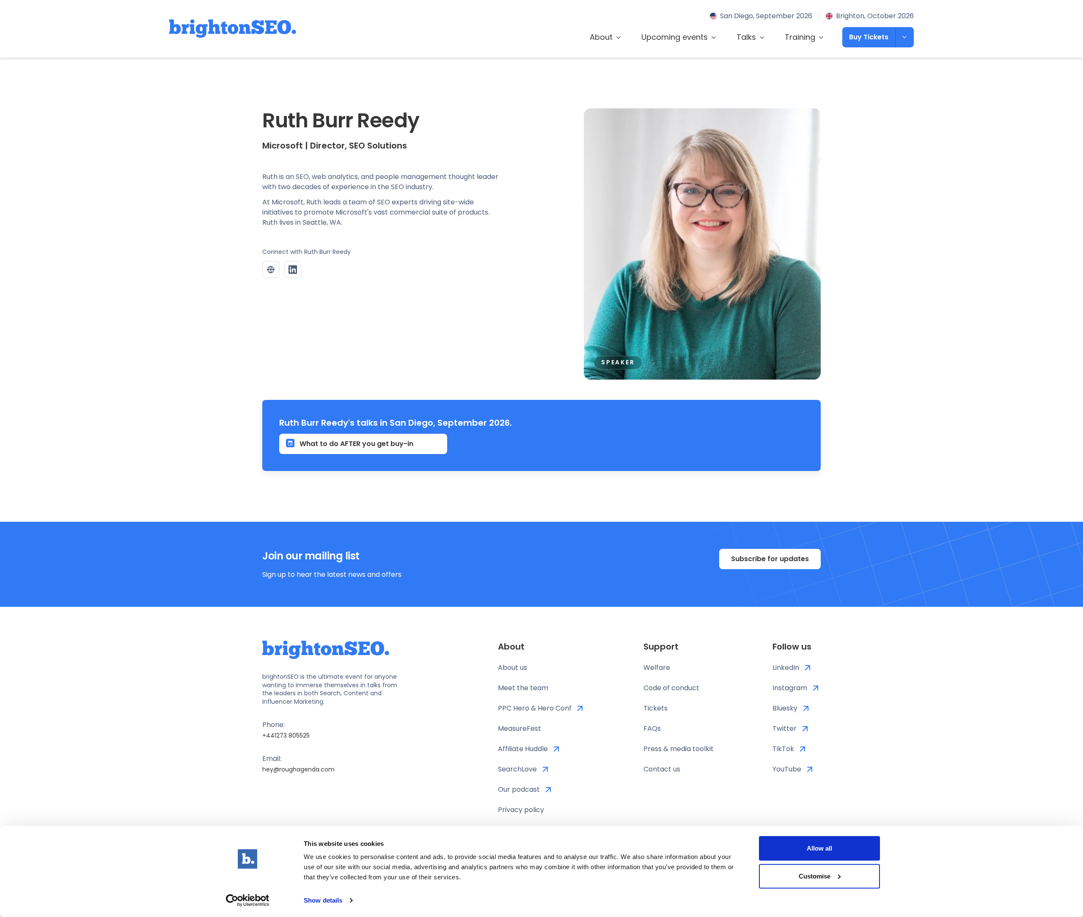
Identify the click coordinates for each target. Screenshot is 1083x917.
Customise (814, 875)
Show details (323, 900)
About (601, 37)
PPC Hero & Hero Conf (535, 708)
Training (800, 37)
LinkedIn (785, 667)
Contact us (661, 769)
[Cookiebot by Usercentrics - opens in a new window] (248, 900)
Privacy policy (521, 810)
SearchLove (517, 769)
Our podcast (519, 789)
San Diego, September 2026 (766, 16)
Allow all (819, 848)
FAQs (652, 728)
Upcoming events (674, 37)
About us (512, 667)
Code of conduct (671, 688)
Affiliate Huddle (523, 749)
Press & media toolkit (678, 749)
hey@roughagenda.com (298, 769)
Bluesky (784, 708)
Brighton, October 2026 (875, 16)
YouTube (786, 769)
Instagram (789, 688)
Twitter (784, 728)
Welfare (656, 667)
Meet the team (523, 688)
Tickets (655, 708)
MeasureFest (519, 728)
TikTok (783, 749)
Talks (746, 37)
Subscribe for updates (770, 559)
